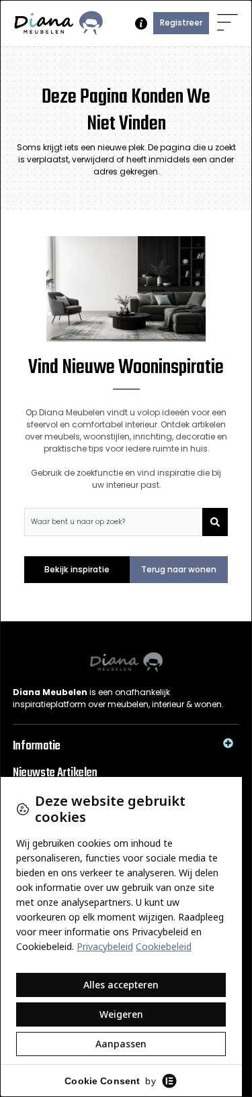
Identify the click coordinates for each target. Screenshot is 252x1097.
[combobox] (113, 522)
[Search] (215, 522)
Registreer (181, 22)
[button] (227, 23)
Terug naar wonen (178, 569)
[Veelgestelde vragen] (141, 23)
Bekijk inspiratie (77, 569)
